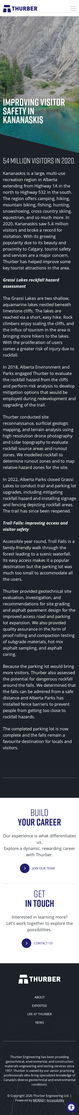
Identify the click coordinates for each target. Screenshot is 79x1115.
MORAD (38, 1100)
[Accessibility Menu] (71, 1107)
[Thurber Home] (39, 979)
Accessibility (55, 1100)
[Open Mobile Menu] (73, 8)
